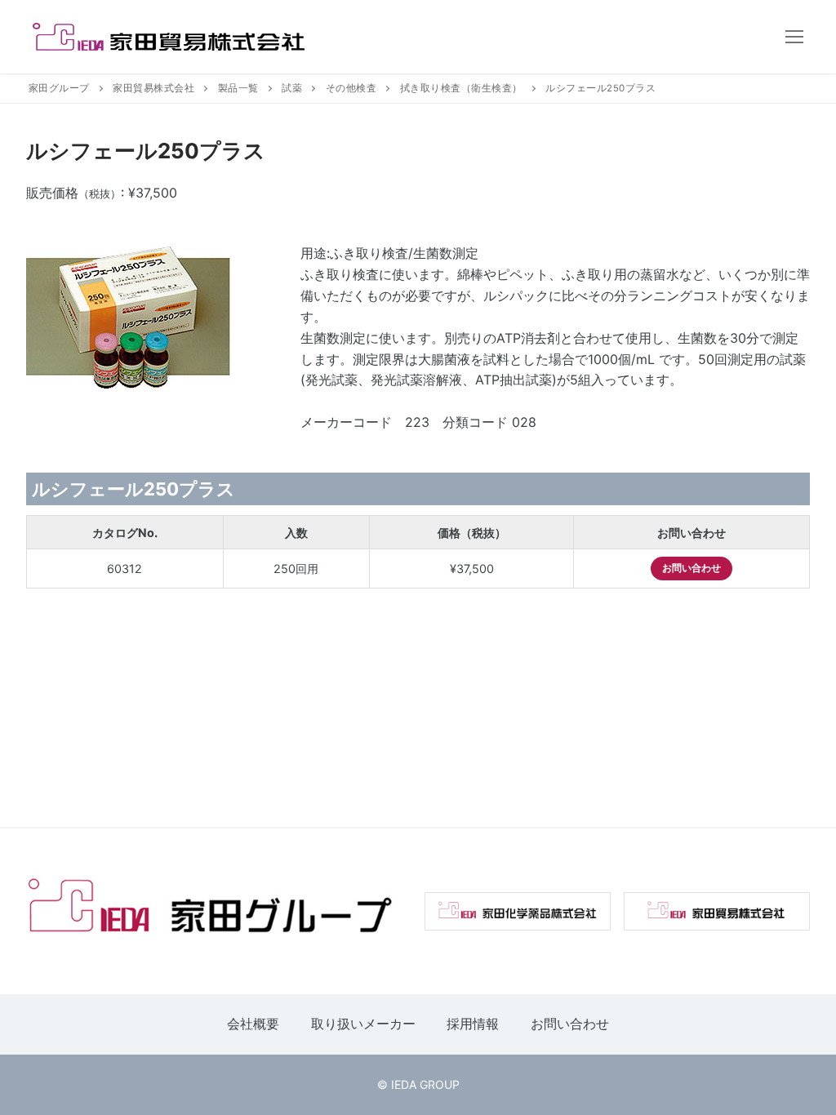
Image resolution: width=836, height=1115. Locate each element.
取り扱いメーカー (363, 1023)
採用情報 (473, 1023)
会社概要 (253, 1023)
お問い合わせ (691, 568)
